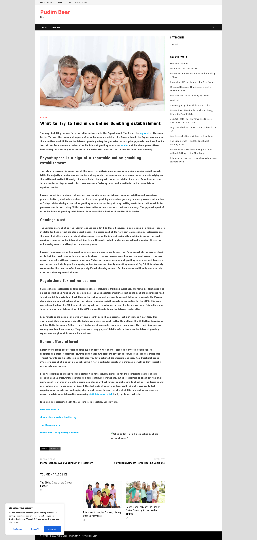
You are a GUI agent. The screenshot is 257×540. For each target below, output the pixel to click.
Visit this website (49, 409)
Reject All (35, 529)
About (60, 2)
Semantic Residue (179, 63)
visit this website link (100, 394)
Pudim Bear (55, 11)
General (56, 27)
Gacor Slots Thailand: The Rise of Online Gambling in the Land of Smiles (143, 510)
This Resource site (50, 424)
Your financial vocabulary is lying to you (189, 95)
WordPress (84, 535)
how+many (54, 449)
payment (144, 133)
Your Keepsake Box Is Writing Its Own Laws (191, 135)
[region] (34, 519)
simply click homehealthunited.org (58, 417)
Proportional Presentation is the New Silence (192, 81)
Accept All (52, 529)
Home (45, 27)
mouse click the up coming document (59, 432)
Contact (69, 2)
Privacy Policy (81, 2)
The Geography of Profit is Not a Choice (190, 105)
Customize (17, 529)
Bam (95, 535)
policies (124, 145)
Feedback (175, 100)
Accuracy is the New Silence (183, 68)
